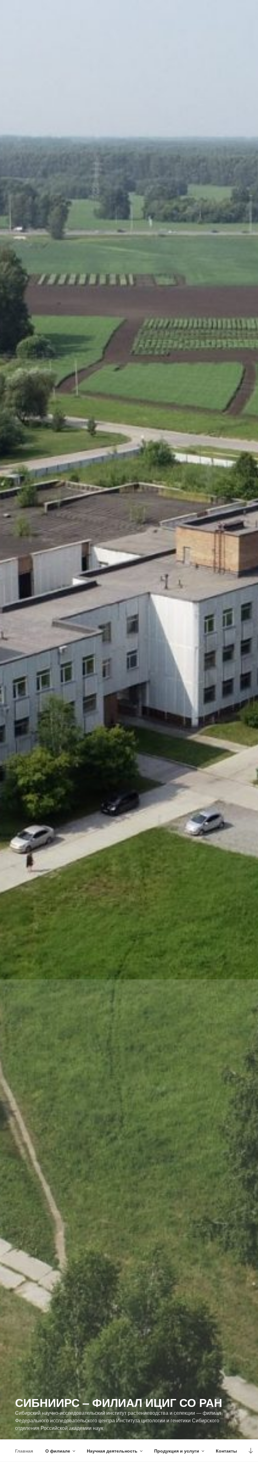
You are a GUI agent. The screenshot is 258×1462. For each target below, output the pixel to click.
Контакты (226, 1451)
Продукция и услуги (176, 1451)
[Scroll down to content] (251, 1450)
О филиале (57, 1451)
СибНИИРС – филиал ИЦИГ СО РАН (118, 1402)
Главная (24, 1451)
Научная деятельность (112, 1451)
